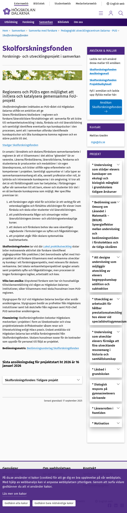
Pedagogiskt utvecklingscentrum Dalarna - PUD (89, 30)
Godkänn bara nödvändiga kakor (54, 503)
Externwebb (21, 3)
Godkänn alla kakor (16, 503)
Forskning (28, 22)
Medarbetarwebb (86, 3)
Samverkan (46, 22)
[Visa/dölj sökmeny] (121, 13)
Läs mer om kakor (14, 493)
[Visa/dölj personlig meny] (111, 13)
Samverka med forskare (43, 30)
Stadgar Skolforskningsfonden (20, 145)
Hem (5, 30)
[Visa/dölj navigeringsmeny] (101, 13)
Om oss (78, 22)
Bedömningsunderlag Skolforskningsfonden (53, 348)
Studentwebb (63, 3)
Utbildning (11, 22)
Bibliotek (38, 3)
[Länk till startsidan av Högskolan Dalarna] (19, 11)
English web (117, 3)
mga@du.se (98, 142)
